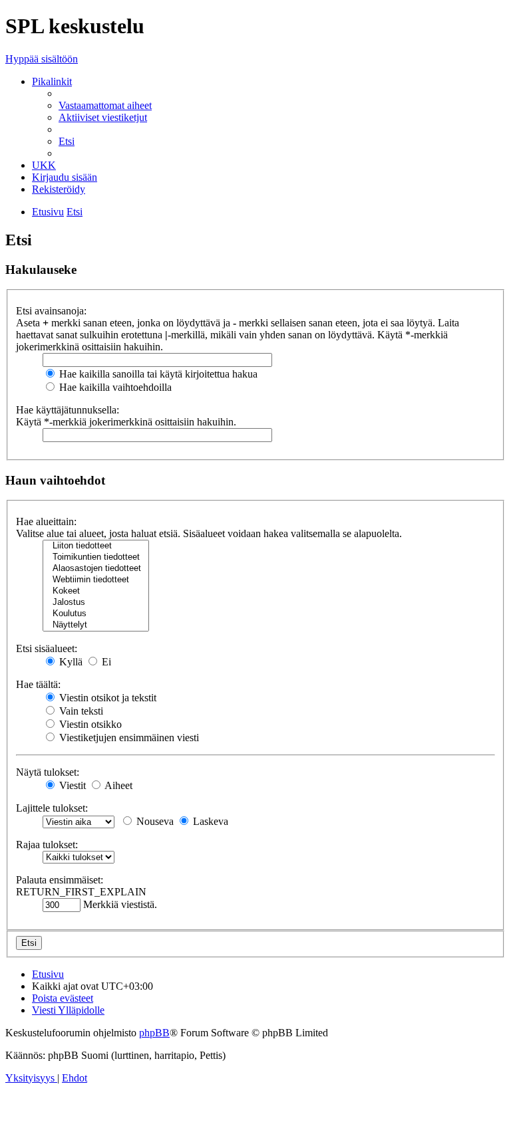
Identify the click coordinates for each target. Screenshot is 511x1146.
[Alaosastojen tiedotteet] (95, 568)
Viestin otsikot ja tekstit (106, 697)
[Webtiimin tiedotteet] (95, 580)
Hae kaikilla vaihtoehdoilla (114, 387)
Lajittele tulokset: (52, 808)
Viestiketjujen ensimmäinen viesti (128, 737)
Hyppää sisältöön (41, 58)
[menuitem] (105, 105)
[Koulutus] (95, 614)
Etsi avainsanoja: (51, 310)
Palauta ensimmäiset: (59, 879)
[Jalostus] (95, 602)
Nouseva (154, 821)
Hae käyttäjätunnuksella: (67, 409)
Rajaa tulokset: (47, 844)
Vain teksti (80, 711)
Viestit (71, 785)
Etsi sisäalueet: (46, 648)
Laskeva (209, 821)
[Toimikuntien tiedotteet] (95, 557)
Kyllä (70, 661)
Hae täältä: (38, 684)
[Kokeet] (95, 591)
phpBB (154, 1032)
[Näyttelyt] (95, 625)
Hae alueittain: (46, 521)
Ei (105, 661)
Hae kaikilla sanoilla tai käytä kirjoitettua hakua (157, 374)
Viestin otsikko (89, 724)
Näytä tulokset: (47, 772)
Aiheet (117, 785)
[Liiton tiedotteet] (95, 546)
